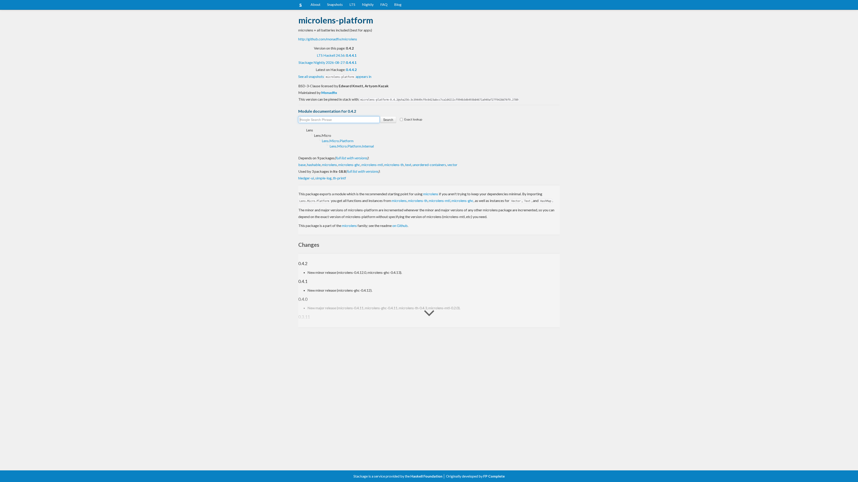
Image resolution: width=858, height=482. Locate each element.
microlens (329, 164)
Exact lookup (413, 119)
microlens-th (394, 164)
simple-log (323, 178)
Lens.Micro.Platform (337, 141)
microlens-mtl (372, 164)
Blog (398, 4)
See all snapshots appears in (334, 76)
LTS (352, 4)
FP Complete (494, 476)
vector (452, 164)
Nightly (368, 4)
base (302, 164)
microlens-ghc (349, 164)
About (315, 4)
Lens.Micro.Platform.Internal (352, 146)
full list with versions (351, 158)
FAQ (383, 4)
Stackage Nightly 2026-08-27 (322, 62)
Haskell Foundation (426, 476)
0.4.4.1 (351, 55)
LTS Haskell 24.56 (331, 55)
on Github (400, 225)
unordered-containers (429, 164)
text (408, 164)
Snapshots (335, 4)
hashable (314, 164)
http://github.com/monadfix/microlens (327, 39)
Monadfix (329, 92)
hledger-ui (306, 178)
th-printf (339, 178)
